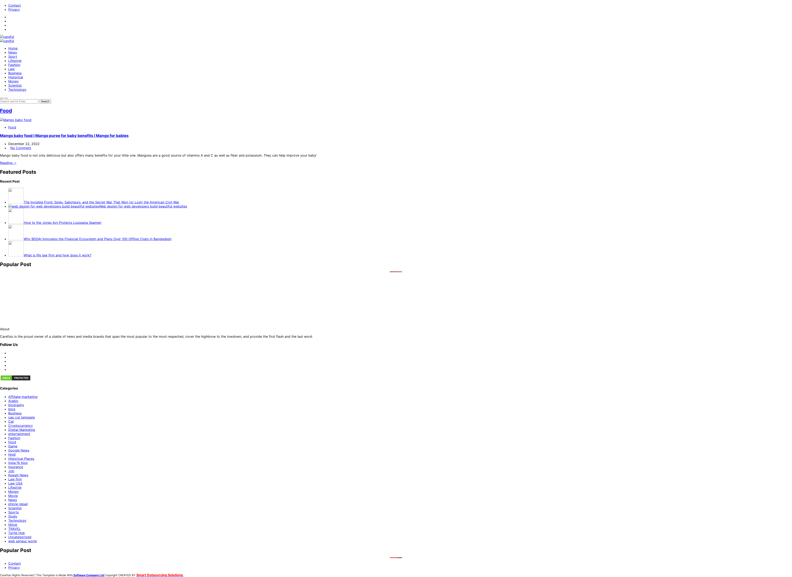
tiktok (12, 525)
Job (11, 471)
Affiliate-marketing (23, 397)
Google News (18, 450)
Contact (14, 5)
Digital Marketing (21, 430)
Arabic (13, 401)
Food (6, 111)
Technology (17, 89)
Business (15, 73)
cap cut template (21, 417)
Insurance (15, 467)
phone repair (18, 504)
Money (13, 81)
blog (11, 409)
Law (11, 69)
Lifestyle (14, 61)
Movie (13, 496)
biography (16, 405)
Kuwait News (18, 475)
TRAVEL (14, 529)
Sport (12, 56)
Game (12, 446)
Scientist (15, 85)
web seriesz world (22, 541)
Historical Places (21, 459)
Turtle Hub (16, 533)
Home (13, 48)
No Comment (20, 148)
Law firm (15, 479)
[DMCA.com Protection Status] (15, 380)
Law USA (15, 483)
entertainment (19, 434)
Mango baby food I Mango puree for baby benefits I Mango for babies (64, 135)
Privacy (14, 9)
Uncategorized (19, 537)
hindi (12, 454)
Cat (11, 421)
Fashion (14, 65)
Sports (13, 512)
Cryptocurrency (20, 426)
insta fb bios (18, 463)
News (12, 52)
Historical (15, 77)
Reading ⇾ (8, 163)
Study (12, 516)
